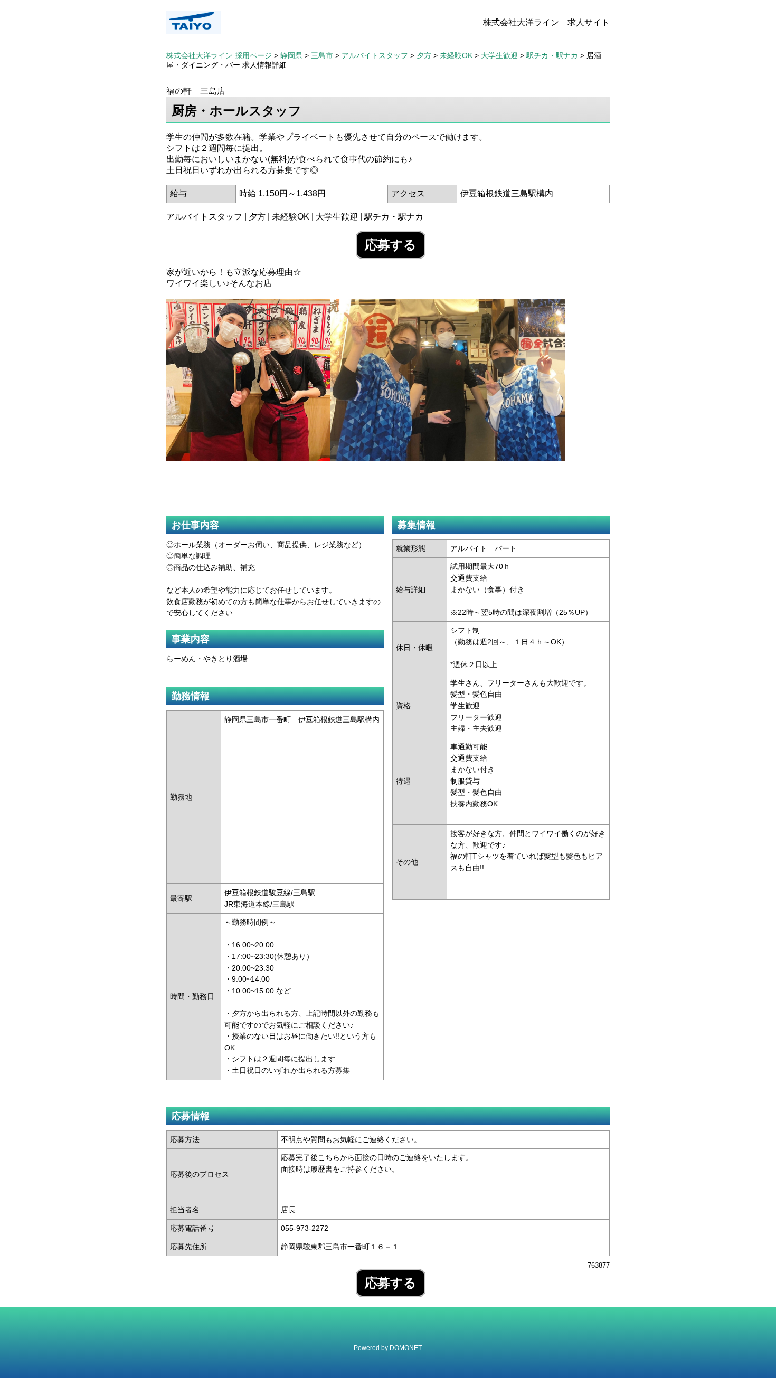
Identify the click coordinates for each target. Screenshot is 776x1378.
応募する (391, 244)
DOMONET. (406, 1348)
